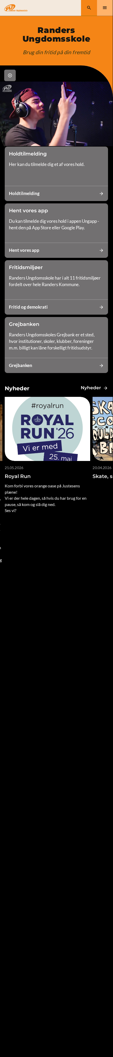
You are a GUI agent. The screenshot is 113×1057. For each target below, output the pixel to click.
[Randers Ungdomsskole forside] (16, 8)
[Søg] (89, 8)
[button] (10, 75)
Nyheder (91, 387)
